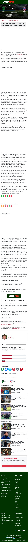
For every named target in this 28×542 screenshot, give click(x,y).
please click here (16, 328)
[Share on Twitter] (10, 369)
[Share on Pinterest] (21, 369)
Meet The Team (18, 522)
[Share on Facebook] (6, 369)
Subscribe (14, 466)
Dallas (24, 11)
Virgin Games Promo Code (7, 520)
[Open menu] (24, 2)
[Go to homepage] (8, 2)
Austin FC (19, 54)
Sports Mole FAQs (19, 517)
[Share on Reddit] (13, 369)
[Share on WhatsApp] (2, 369)
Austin (3, 11)
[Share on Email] (17, 369)
